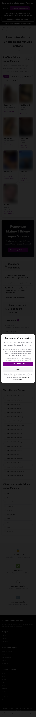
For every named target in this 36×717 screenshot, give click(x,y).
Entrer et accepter (18, 364)
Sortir (18, 370)
